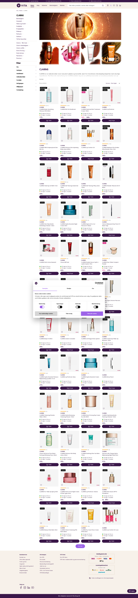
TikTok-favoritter (21, 39)
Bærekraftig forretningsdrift (47, 564)
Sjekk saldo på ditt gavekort (27, 566)
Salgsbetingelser (24, 570)
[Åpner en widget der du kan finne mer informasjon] (131, 591)
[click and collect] (117, 5)
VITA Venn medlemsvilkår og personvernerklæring (72, 559)
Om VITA (42, 557)
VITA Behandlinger (44, 572)
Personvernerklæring (45, 561)
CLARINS (25, 10)
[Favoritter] (114, 5)
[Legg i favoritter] (41, 102)
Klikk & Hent (23, 568)
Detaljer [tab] (69, 288)
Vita (17, 10)
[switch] (60, 307)
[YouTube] (32, 587)
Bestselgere (20, 18)
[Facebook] (21, 587)
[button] (103, 5)
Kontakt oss (22, 557)
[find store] (107, 5)
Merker (21, 10)
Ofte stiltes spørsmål (25, 559)
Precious (19, 58)
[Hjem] (21, 5)
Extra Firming (20, 50)
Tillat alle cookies (92, 313)
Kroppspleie (20, 29)
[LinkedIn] (28, 587)
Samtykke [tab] (45, 288)
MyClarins (19, 55)
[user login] (110, 5)
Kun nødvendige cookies (46, 313)
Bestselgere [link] (53, 5)
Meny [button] (32, 5)
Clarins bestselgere (22, 45)
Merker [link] (62, 5)
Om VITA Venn (63, 557)
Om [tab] (93, 288)
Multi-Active (20, 53)
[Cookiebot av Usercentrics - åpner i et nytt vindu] (96, 283)
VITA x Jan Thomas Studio (46, 570)
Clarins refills (20, 48)
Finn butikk (42, 559)
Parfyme (18, 34)
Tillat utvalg (69, 313)
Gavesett (19, 21)
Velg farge (112, 120)
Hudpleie (19, 26)
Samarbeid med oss (45, 568)
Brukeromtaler (23, 572)
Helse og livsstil (21, 23)
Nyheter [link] (44, 5)
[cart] (120, 5)
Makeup (18, 31)
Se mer (41, 79)
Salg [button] (38, 5)
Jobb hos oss (43, 566)
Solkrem (18, 36)
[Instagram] (24, 587)
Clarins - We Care (21, 43)
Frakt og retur (23, 561)
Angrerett (22, 564)
